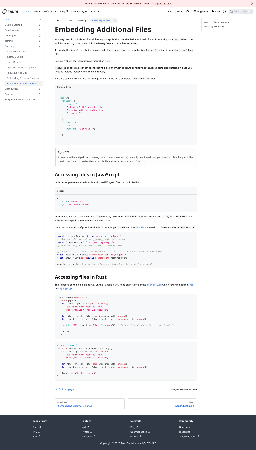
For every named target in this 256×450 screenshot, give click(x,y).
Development (12, 30)
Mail (83, 427)
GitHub (134, 436)
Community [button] (77, 11)
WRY (35, 436)
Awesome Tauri (187, 436)
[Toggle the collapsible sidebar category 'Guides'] (39, 19)
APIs (140, 227)
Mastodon (86, 436)
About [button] (93, 11)
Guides (27, 11)
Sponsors (184, 427)
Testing (9, 40)
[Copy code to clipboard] (193, 94)
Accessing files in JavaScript (216, 22)
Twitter (85, 431)
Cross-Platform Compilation (22, 67)
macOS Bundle (15, 56)
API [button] (36, 11)
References (50, 11)
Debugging (11, 35)
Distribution (11, 88)
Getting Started (13, 24)
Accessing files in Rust (214, 26)
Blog (62, 11)
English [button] (201, 11)
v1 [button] (216, 11)
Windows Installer (16, 51)
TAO (35, 431)
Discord (183, 431)
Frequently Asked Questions (20, 99)
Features (10, 94)
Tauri (35, 427)
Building (9, 46)
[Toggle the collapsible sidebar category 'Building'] (39, 46)
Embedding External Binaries (23, 78)
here (107, 61)
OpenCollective (138, 431)
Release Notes (175, 11)
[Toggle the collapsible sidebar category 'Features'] (39, 94)
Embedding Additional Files (22, 83)
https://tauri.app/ (163, 3)
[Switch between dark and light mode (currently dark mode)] (224, 11)
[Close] (252, 3)
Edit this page (66, 389)
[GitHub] (188, 11)
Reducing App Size (17, 72)
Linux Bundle (14, 62)
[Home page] (57, 20)
